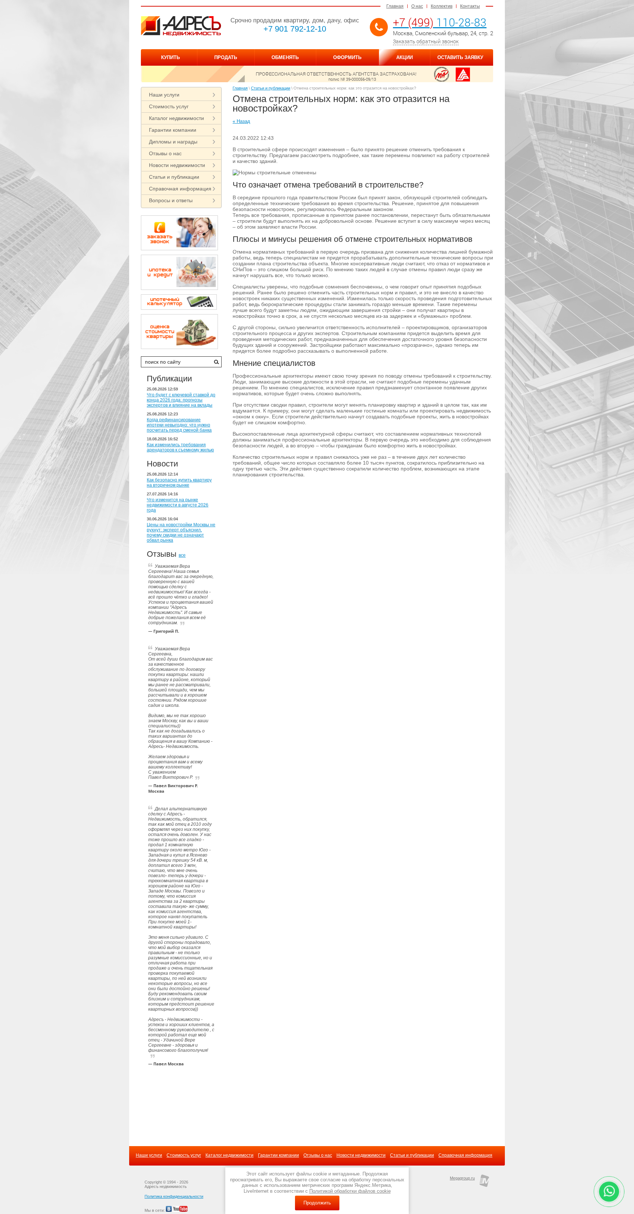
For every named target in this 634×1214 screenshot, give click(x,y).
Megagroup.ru (462, 1178)
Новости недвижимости (177, 165)
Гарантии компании (172, 130)
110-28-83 (440, 22)
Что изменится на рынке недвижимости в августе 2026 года (177, 505)
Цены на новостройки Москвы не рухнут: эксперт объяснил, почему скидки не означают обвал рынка (181, 532)
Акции (404, 57)
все (182, 555)
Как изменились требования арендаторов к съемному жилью (180, 447)
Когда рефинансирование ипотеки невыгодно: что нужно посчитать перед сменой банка (179, 425)
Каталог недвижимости (176, 118)
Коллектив (441, 6)
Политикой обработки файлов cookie (350, 1191)
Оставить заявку (460, 57)
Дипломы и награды (173, 142)
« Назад (241, 121)
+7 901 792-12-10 (294, 28)
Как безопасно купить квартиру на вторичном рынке (179, 482)
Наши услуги (164, 95)
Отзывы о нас (165, 153)
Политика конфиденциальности (174, 1196)
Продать (225, 57)
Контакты (470, 6)
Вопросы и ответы (171, 200)
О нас (417, 6)
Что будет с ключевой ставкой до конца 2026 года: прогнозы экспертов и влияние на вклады (181, 400)
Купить (170, 57)
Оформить (347, 57)
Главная (395, 6)
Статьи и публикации (174, 177)
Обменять (285, 57)
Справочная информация (180, 189)
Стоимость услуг (169, 106)
